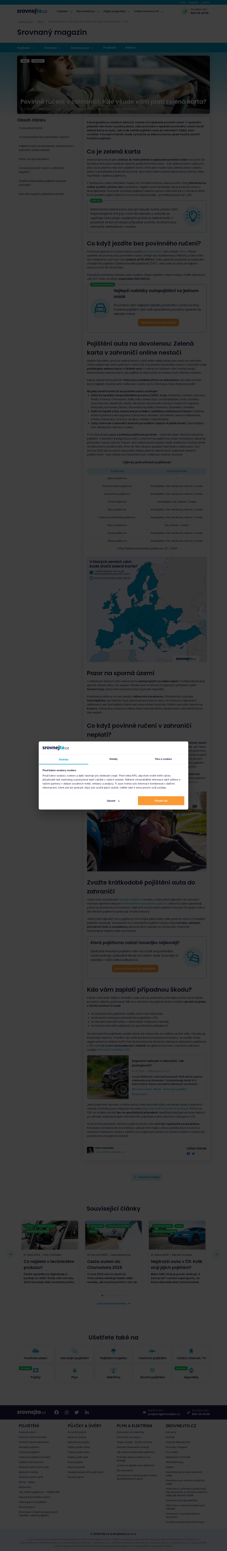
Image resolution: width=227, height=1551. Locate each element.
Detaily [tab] (114, 758)
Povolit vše (161, 800)
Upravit (111, 800)
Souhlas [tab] (63, 759)
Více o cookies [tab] (163, 758)
